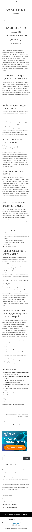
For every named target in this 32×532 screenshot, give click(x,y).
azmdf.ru (16, 9)
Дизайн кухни (20, 404)
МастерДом (16, 13)
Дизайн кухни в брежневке (12, 392)
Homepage (14, 528)
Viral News (16, 514)
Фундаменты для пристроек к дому (12, 423)
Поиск (4, 455)
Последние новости (22, 528)
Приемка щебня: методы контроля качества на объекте (15, 484)
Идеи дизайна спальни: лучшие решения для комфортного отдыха (17, 414)
